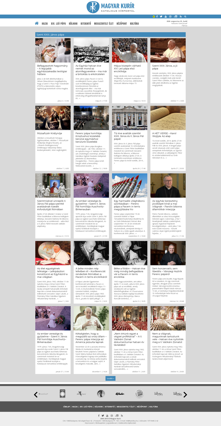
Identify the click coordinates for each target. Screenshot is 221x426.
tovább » (110, 378)
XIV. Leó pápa (58, 24)
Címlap (66, 406)
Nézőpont (122, 24)
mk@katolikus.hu (132, 421)
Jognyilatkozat (112, 423)
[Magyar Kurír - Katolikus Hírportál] (111, 12)
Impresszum (89, 423)
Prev (36, 395)
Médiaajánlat (100, 423)
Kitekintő (86, 24)
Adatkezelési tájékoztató (127, 423)
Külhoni (73, 24)
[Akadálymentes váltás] (154, 16)
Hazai (45, 24)
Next (185, 395)
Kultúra (134, 24)
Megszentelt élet (104, 24)
